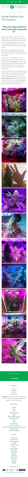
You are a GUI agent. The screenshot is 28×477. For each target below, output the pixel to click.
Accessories (14, 457)
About (14, 414)
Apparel (14, 463)
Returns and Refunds (14, 430)
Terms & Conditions (14, 425)
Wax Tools (14, 459)
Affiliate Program (14, 412)
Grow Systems (14, 439)
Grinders (14, 443)
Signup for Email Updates (14, 373)
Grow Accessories (14, 441)
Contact (14, 420)
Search (14, 407)
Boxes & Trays (14, 445)
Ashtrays (14, 461)
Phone (14, 392)
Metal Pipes (14, 450)
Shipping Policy (14, 429)
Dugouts (14, 454)
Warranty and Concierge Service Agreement (14, 427)
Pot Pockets (14, 452)
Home (2, 12)
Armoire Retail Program (14, 416)
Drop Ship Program (14, 418)
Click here (14, 390)
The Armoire (14, 437)
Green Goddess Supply (18, 472)
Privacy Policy (14, 423)
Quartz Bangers (14, 448)
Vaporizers (14, 455)
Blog (14, 421)
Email (14, 388)
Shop (14, 411)
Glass (14, 446)
